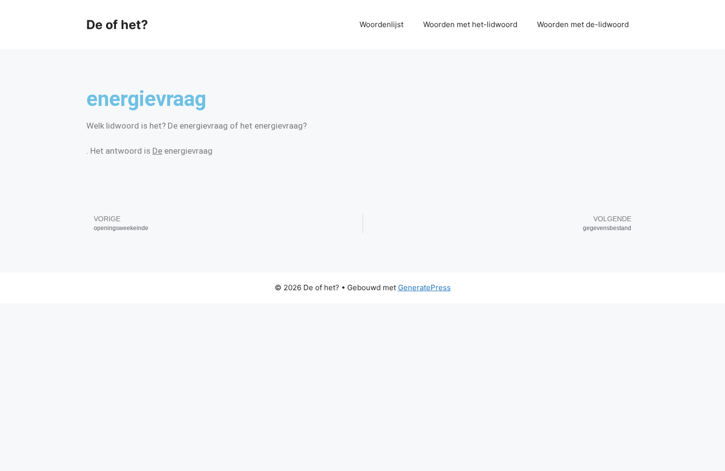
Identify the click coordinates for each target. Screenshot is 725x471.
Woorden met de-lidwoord (583, 24)
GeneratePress (424, 287)
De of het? (117, 24)
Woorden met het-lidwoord (470, 24)
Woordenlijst (381, 24)
